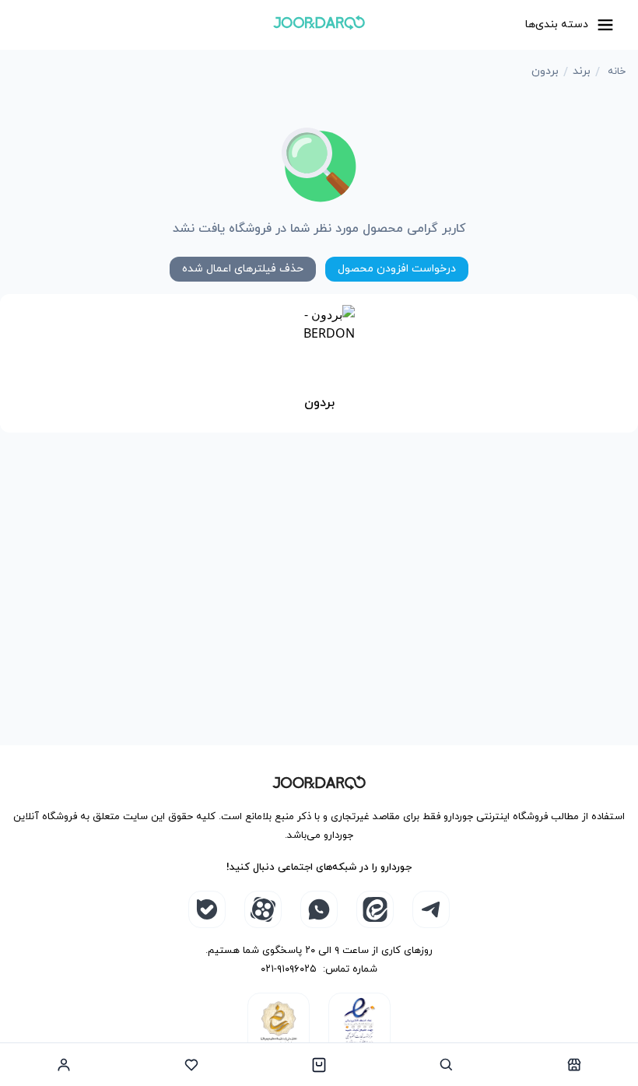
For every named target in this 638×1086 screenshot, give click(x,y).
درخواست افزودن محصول (397, 268)
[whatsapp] (319, 909)
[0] (319, 1064)
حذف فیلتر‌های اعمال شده (242, 268)
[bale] (207, 909)
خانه (617, 72)
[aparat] (263, 909)
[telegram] (431, 909)
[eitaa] (375, 909)
